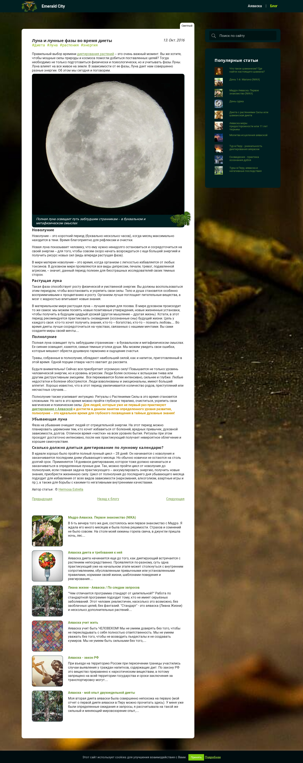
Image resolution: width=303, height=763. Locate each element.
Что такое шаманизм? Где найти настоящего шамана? (247, 70)
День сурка (236, 101)
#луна (52, 45)
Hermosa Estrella (71, 489)
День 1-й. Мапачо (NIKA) (244, 79)
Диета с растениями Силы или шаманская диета (248, 114)
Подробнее (213, 757)
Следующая (175, 499)
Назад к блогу (108, 499)
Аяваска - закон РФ (83, 658)
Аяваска (255, 6)
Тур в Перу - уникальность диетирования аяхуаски (245, 147)
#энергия (89, 45)
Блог (274, 6)
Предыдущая (42, 499)
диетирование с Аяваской (52, 409)
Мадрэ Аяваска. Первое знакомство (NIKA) (102, 517)
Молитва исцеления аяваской (248, 135)
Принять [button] (196, 757)
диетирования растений (95, 54)
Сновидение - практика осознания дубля (244, 158)
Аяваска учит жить (83, 622)
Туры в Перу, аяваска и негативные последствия (245, 169)
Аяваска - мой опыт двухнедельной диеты (101, 693)
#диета (38, 45)
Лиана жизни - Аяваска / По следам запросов (104, 587)
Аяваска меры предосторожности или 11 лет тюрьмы (248, 126)
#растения (69, 45)
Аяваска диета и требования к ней (95, 552)
